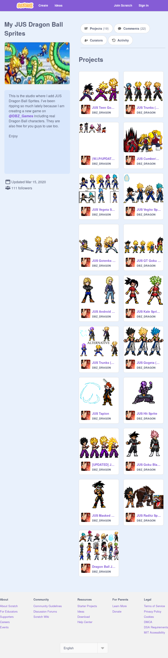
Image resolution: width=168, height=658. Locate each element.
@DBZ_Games (21, 115)
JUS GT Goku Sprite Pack (149, 260)
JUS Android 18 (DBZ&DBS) (104, 311)
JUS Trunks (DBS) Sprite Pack (149, 107)
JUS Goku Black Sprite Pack (149, 464)
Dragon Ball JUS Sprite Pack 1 (104, 566)
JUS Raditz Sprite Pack (149, 515)
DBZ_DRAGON (101, 112)
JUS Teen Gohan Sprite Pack (104, 107)
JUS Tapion (100, 413)
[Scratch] (25, 5)
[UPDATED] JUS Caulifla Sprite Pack (104, 464)
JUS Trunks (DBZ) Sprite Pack (104, 362)
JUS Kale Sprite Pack (149, 311)
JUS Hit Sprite (147, 413)
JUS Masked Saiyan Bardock (104, 515)
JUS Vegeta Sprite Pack (104, 209)
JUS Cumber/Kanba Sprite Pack (149, 158)
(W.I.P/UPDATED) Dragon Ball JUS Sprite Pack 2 (104, 158)
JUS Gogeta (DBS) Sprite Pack (149, 362)
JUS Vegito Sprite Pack (149, 209)
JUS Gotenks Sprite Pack (104, 260)
